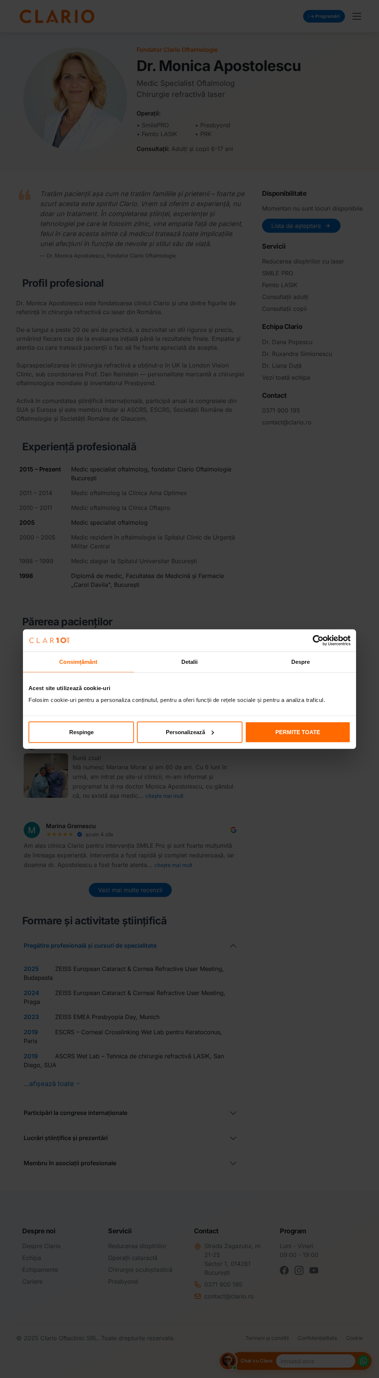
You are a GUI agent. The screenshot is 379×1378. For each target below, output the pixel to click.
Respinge (81, 732)
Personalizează (185, 732)
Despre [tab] (300, 662)
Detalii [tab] (189, 662)
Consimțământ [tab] (78, 662)
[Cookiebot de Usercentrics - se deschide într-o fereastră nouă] (318, 640)
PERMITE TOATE (297, 732)
